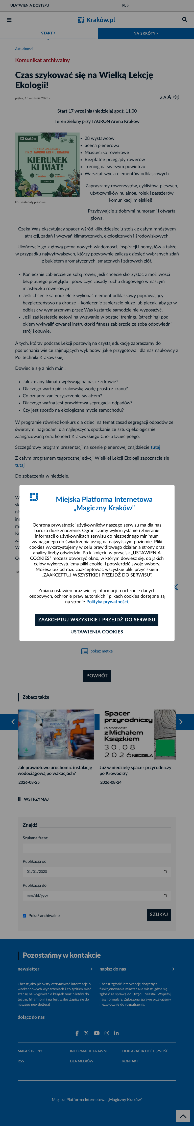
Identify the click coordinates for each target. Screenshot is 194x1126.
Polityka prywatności (107, 602)
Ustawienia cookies (96, 632)
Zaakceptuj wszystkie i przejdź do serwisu (96, 620)
